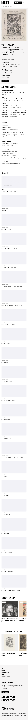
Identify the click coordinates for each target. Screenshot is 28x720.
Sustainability (5, 672)
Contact (3, 670)
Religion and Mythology (7, 145)
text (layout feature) (21, 158)
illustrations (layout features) (8, 153)
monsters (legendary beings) (9, 157)
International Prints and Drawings (10, 129)
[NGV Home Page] (5, 3)
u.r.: (14, 105)
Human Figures (5, 143)
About (3, 668)
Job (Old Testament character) (9, 155)
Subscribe (5, 692)
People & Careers (6, 677)
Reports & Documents (7, 679)
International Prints (6, 127)
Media (3, 674)
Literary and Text (14, 143)
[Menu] (25, 2)
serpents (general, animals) (8, 158)
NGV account (4, 688)
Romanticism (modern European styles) (11, 163)
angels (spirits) (5, 150)
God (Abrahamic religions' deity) (9, 151)
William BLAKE (8, 45)
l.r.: (14, 111)
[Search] (23, 2)
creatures (12, 150)
